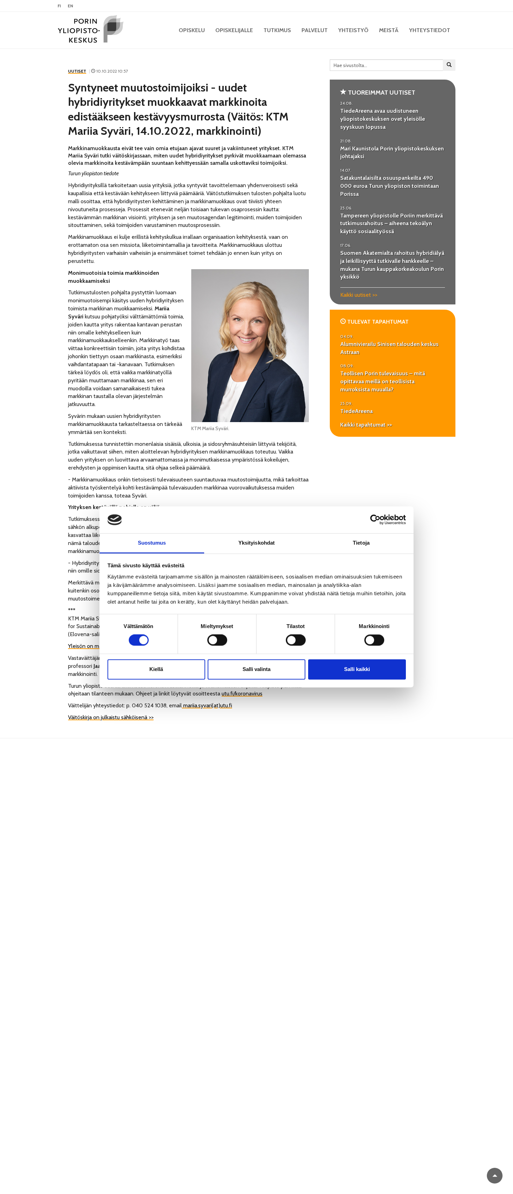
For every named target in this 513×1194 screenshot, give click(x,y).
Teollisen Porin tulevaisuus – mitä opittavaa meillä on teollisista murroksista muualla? (382, 381)
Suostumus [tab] (152, 543)
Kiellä (156, 669)
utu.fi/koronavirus (242, 693)
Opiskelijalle (234, 30)
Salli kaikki (357, 669)
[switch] (217, 640)
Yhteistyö (353, 30)
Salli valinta (256, 669)
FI (59, 5)
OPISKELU (192, 30)
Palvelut (315, 30)
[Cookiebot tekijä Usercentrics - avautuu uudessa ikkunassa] (375, 520)
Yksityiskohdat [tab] (256, 543)
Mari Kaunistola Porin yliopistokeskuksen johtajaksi (392, 152)
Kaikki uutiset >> (358, 295)
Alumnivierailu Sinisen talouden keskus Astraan (389, 348)
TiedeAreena (356, 411)
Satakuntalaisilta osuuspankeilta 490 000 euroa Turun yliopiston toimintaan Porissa (389, 186)
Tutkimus (277, 30)
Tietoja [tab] (361, 543)
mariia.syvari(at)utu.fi (207, 705)
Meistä (389, 30)
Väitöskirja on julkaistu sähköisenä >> (111, 717)
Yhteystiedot (429, 30)
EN (70, 5)
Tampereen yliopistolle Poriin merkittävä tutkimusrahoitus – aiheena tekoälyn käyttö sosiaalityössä (391, 223)
